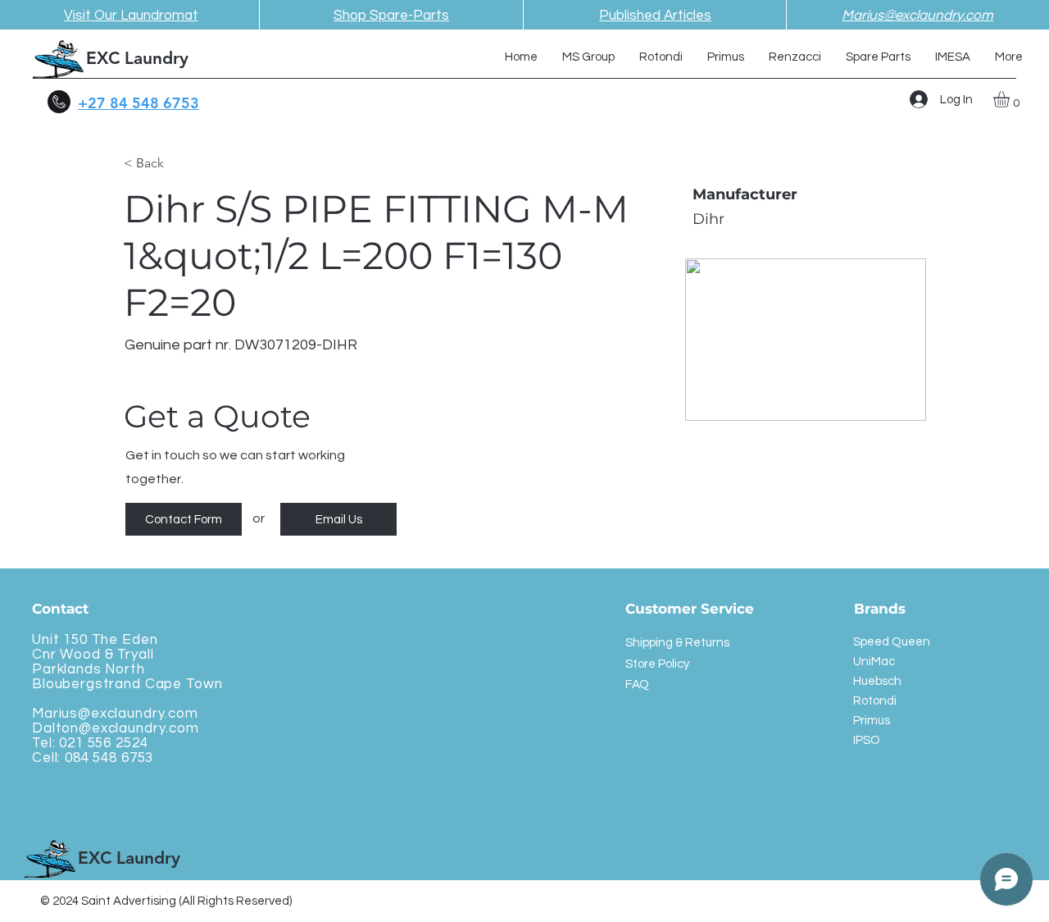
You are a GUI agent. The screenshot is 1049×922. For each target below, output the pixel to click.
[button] (1011, 99)
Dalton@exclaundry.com (115, 728)
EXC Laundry (137, 58)
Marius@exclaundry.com (115, 713)
